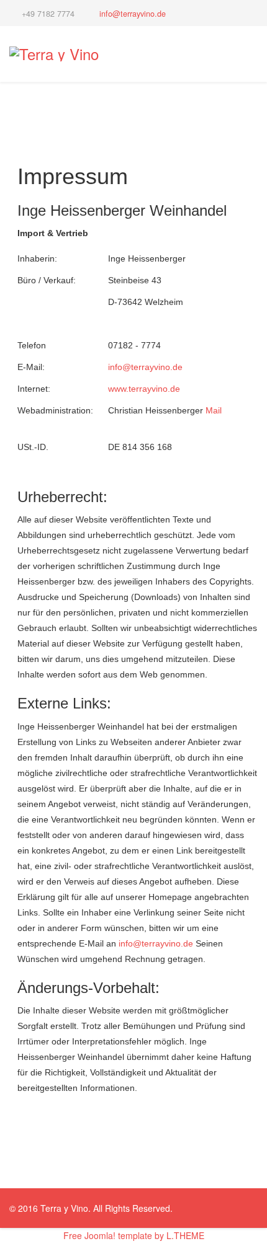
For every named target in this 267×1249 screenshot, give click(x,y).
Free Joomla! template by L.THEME (133, 1235)
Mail (214, 410)
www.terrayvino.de (144, 389)
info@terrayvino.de (132, 13)
